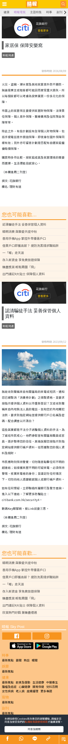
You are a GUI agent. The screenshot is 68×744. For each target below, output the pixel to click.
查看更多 (43, 30)
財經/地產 (8, 55)
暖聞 (35, 660)
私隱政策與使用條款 (36, 722)
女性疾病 (8, 691)
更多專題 (46, 691)
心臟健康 (24, 686)
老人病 (20, 691)
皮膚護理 (32, 691)
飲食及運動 (23, 682)
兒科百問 (52, 686)
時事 (49, 12)
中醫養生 (52, 682)
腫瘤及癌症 (9, 686)
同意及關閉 (34, 729)
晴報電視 (20, 12)
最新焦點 (8, 660)
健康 (6, 12)
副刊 (59, 12)
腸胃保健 (38, 686)
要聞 (19, 660)
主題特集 (36, 12)
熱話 (27, 660)
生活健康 (38, 682)
